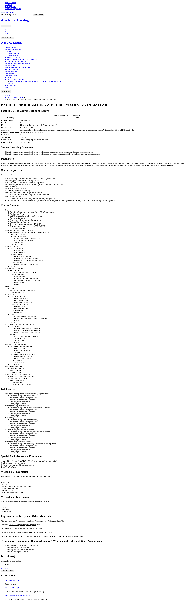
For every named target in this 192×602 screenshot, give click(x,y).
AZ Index (8, 5)
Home (7, 30)
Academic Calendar (12, 53)
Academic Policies (11, 55)
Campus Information (12, 57)
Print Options (6, 91)
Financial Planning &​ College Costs (17, 67)
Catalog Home (10, 7)
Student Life (9, 73)
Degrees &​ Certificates (13, 49)
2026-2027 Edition (11, 42)
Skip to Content (10, 3)
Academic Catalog (15, 20)
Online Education (11, 69)
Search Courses (10, 47)
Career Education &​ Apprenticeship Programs (21, 59)
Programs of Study (11, 71)
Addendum (9, 83)
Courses (8, 32)
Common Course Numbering (15, 61)
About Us (8, 51)
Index (7, 34)
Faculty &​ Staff (10, 65)
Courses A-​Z (9, 77)
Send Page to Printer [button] (12, 580)
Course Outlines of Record (14, 79)
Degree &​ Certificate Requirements (17, 63)
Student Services (11, 75)
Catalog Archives (11, 85)
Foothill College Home (13, 9)
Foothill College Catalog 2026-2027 (18, 595)
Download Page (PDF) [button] (13, 588)
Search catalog (6, 15)
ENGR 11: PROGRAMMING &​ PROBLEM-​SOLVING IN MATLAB (35, 81)
